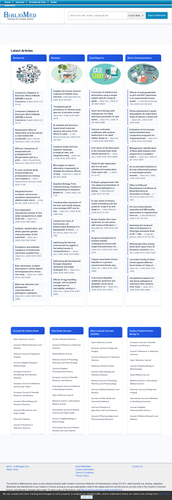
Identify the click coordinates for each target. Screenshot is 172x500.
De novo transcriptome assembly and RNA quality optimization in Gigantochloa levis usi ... (143, 212)
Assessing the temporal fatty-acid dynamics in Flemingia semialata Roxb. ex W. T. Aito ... (142, 231)
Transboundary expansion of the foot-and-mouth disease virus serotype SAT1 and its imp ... (67, 208)
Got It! (87, 497)
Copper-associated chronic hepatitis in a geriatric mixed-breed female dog (104, 265)
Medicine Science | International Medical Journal (66, 402)
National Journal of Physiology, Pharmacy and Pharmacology (65, 361)
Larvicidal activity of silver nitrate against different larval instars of (143, 265)
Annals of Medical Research (64, 339)
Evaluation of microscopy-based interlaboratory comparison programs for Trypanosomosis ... (143, 135)
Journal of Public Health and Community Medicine (103, 399)
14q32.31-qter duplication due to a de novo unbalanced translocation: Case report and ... (104, 169)
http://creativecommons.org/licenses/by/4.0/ (101, 490)
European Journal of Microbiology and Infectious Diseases (25, 374)
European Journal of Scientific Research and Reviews (26, 394)
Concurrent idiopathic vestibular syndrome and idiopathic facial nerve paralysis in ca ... (104, 284)
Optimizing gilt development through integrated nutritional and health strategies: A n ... (67, 267)
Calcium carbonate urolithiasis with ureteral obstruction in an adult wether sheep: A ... (104, 135)
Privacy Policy (82, 475)
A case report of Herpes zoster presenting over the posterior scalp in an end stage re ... (104, 206)
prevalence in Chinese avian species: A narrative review (67, 112)
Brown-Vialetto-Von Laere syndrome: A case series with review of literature (104, 225)
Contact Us (137, 466)
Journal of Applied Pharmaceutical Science (62, 370)
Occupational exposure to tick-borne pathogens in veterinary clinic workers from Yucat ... (142, 284)
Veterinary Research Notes (102, 366)
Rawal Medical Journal (62, 354)
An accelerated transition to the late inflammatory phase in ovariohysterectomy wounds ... (143, 172)
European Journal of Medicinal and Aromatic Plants (27, 385)
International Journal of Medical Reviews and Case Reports (65, 429)
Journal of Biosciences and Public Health (25, 411)
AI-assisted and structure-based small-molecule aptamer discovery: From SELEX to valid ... (66, 132)
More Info (164, 493)
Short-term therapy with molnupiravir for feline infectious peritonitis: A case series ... (105, 116)
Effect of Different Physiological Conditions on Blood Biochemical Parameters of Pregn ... (143, 192)
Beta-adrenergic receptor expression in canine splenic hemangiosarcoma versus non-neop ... (29, 271)
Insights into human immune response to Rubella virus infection (67, 95)
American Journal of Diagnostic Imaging (27, 355)
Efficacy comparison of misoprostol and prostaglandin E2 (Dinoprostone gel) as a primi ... (28, 155)
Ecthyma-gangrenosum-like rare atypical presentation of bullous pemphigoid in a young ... (105, 188)
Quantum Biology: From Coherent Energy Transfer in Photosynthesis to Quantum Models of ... (67, 190)
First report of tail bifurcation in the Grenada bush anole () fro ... (105, 152)
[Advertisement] (79, 451)
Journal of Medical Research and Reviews (28, 346)
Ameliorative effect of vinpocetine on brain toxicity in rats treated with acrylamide (28, 136)
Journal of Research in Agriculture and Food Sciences (104, 408)
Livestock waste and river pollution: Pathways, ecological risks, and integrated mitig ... (66, 152)
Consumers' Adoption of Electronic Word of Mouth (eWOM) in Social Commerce (29, 98)
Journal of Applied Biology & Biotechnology (25, 364)
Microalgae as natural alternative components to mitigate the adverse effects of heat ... (67, 171)
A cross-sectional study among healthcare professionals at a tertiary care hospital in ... (28, 177)
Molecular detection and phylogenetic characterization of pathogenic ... (28, 291)
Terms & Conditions (85, 472)
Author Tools (12, 469)
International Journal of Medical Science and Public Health (65, 411)
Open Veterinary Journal (24, 339)
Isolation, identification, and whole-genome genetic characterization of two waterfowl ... (28, 234)
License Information (85, 469)
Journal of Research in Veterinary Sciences (23, 426)
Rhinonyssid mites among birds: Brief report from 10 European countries (142, 248)
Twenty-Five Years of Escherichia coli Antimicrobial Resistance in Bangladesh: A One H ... (66, 228)
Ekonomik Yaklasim (22, 419)
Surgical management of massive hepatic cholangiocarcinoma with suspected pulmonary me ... (104, 245)
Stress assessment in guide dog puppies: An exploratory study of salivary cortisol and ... (143, 117)
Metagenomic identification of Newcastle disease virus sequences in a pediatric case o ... (143, 154)
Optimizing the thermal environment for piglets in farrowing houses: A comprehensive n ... (66, 248)
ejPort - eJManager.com (17, 466)
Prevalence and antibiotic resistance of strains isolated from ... (28, 253)
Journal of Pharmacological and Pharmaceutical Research (104, 417)
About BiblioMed (83, 466)
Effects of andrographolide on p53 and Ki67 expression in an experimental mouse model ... (143, 98)
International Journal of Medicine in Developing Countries (66, 387)
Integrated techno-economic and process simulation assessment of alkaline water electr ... (29, 197)
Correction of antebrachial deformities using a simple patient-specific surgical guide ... (104, 98)
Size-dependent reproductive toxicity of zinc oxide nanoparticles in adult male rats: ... (28, 216)
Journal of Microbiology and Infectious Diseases (25, 402)
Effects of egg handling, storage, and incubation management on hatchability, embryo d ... (66, 286)
